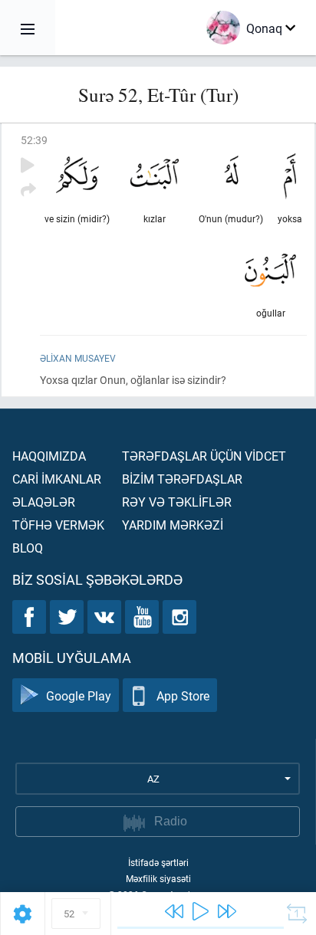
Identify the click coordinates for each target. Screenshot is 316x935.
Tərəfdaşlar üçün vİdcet (204, 456)
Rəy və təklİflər (177, 502)
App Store (182, 695)
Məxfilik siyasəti (158, 878)
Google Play (78, 695)
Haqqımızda (49, 456)
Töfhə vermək (58, 525)
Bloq (27, 548)
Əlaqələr (43, 502)
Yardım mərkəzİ (172, 525)
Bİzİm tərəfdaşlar (182, 479)
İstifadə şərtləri (158, 862)
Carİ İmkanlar (56, 479)
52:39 (34, 140)
